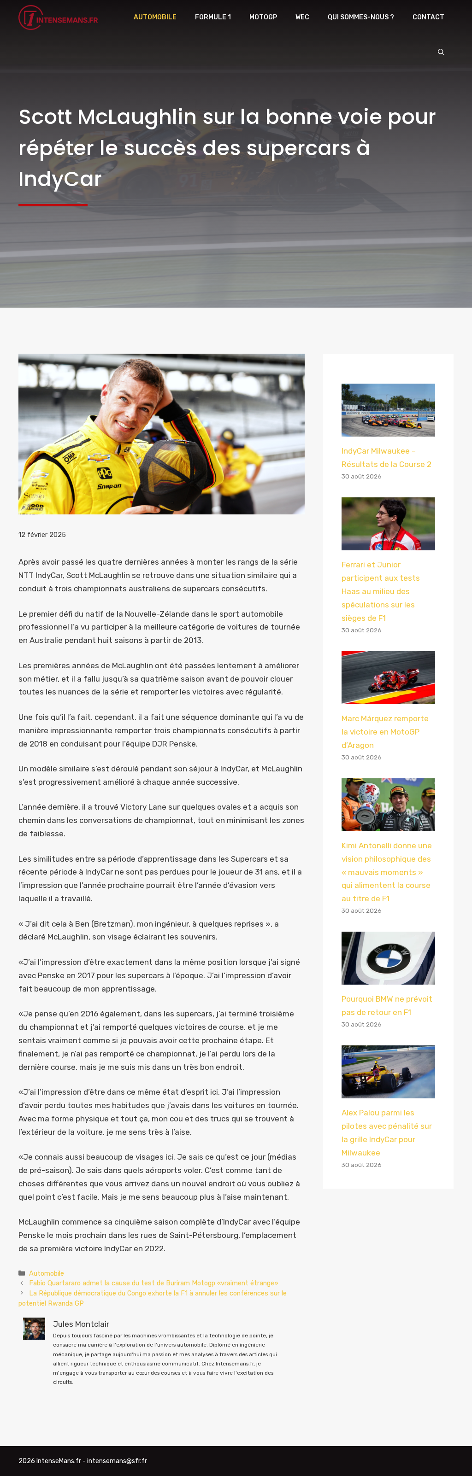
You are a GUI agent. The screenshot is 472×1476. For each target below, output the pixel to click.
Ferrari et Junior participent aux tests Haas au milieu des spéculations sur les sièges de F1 (381, 591)
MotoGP (263, 17)
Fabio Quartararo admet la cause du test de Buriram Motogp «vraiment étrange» (153, 1283)
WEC (302, 17)
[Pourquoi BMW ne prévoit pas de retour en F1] (388, 978)
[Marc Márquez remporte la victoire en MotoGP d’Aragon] (388, 697)
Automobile (155, 17)
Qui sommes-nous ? (361, 17)
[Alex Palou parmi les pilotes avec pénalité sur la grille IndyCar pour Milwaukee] (388, 1092)
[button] (441, 52)
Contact (428, 17)
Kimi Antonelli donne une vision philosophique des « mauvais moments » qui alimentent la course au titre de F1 (387, 872)
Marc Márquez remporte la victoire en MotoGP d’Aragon (385, 732)
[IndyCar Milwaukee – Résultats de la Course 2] (388, 429)
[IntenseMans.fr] (59, 17)
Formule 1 (213, 17)
